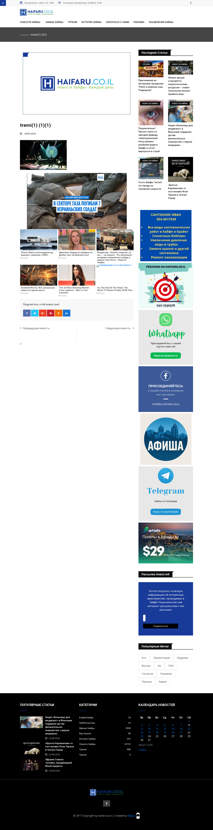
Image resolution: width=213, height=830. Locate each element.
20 (173, 732)
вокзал (146, 665)
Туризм (72, 22)
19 (164, 732)
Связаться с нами (117, 22)
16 (141, 732)
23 (141, 736)
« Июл (142, 750)
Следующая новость (118, 328)
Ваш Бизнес (105, 733)
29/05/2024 (30, 133)
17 (149, 732)
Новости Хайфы (30, 22)
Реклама (138, 22)
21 (181, 732)
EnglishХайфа (105, 717)
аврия (162, 681)
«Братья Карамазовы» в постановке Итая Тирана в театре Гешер (178, 192)
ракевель (166, 673)
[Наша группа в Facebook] (190, 3)
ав (159, 665)
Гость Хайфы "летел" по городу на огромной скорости (150, 185)
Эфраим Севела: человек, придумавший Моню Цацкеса (58, 762)
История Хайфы (92, 22)
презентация (161, 658)
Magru (131, 815)
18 (157, 732)
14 (181, 728)
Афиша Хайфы (54, 22)
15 (189, 728)
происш (147, 681)
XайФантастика (105, 723)
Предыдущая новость (36, 328)
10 (149, 728)
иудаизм (182, 658)
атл (144, 658)
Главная (24, 35)
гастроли (147, 673)
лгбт (171, 665)
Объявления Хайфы (161, 22)
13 (173, 728)
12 (164, 728)
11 (157, 728)
